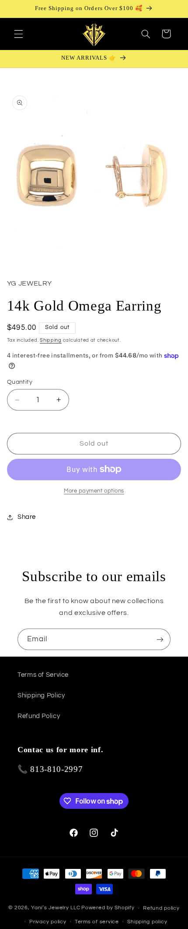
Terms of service (97, 921)
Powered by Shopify (107, 908)
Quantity (19, 382)
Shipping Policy (41, 695)
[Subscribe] (160, 639)
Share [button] (26, 517)
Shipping (51, 340)
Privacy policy (47, 921)
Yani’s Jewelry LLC (55, 908)
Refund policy (161, 908)
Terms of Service (43, 675)
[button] (18, 34)
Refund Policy (38, 716)
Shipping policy (147, 921)
